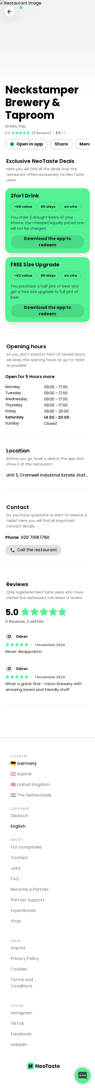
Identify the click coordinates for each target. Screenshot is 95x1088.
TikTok (17, 1023)
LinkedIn (19, 1045)
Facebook (21, 1034)
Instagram (21, 1013)
